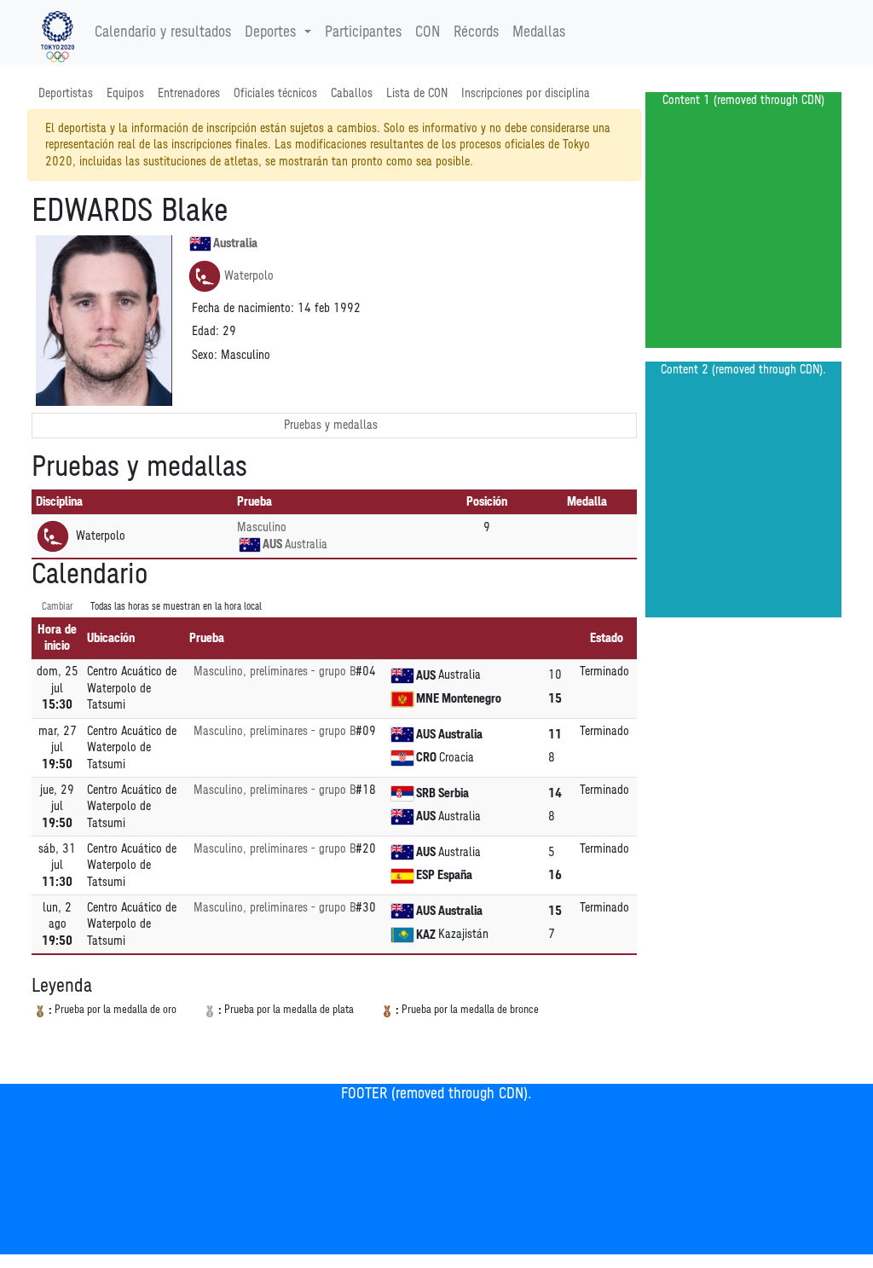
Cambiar (57, 606)
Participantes (363, 32)
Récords (476, 32)
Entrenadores (189, 93)
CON (427, 32)
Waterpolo (249, 275)
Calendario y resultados (163, 32)
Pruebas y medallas (331, 425)
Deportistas (65, 93)
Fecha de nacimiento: (243, 308)
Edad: (205, 331)
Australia (235, 243)
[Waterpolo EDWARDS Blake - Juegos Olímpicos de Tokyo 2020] (57, 32)
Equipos (125, 93)
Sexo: (204, 355)
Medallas (538, 32)
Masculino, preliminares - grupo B (275, 671)
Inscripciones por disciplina (525, 93)
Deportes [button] (270, 32)
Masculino (261, 527)
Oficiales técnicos (275, 93)
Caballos (352, 93)
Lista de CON (417, 93)
